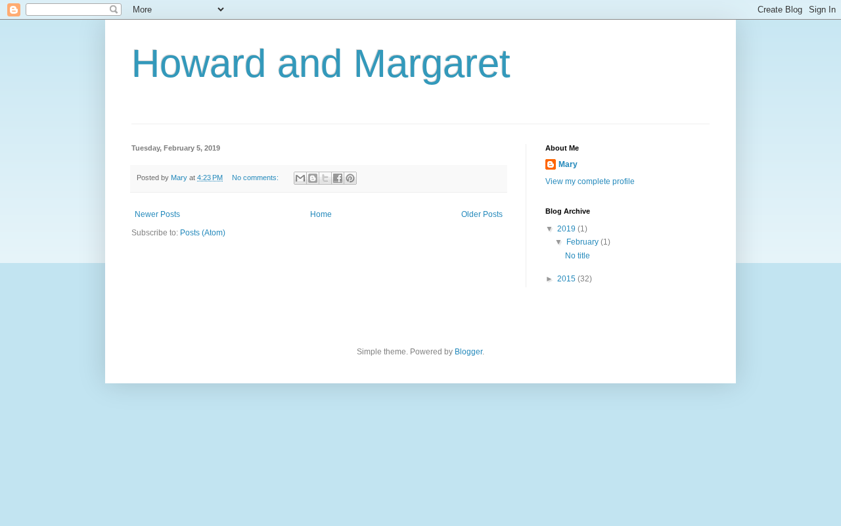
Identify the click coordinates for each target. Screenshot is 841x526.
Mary (568, 164)
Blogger (468, 351)
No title (577, 255)
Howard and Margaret (321, 63)
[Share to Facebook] (337, 178)
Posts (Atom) (202, 232)
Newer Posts (157, 214)
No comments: (256, 177)
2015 (567, 278)
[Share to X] (325, 178)
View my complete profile (590, 181)
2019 (567, 228)
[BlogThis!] (312, 178)
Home (321, 214)
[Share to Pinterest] (350, 178)
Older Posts (482, 214)
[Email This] (300, 178)
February (583, 242)
